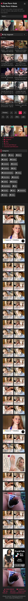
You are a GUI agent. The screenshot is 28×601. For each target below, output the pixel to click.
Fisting (18, 172)
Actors (7, 143)
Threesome (22, 190)
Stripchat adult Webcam (10, 144)
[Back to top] (23, 596)
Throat (5, 194)
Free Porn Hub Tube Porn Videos (9, 5)
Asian (11, 155)
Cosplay (14, 159)
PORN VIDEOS (9, 137)
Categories (8, 139)
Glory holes (6, 177)
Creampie (5, 164)
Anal (4, 155)
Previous (5, 112)
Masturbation (6, 186)
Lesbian (5, 181)
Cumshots (5, 168)
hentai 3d (16, 177)
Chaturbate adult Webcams (11, 146)
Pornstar (5, 190)
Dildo (14, 168)
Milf (15, 186)
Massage (14, 181)
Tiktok (12, 194)
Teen (13, 190)
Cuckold (15, 164)
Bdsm (19, 155)
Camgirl (5, 159)
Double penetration (7, 172)
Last (23, 116)
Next (17, 116)
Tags (6, 141)
